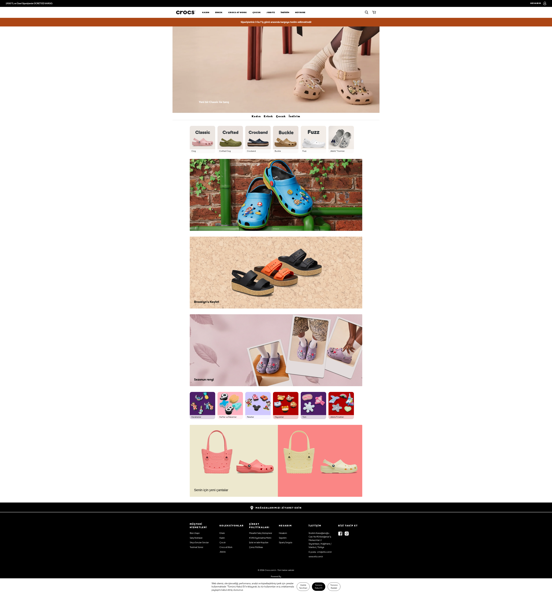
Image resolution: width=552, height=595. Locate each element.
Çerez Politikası (256, 547)
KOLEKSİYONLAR (232, 525)
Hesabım (283, 533)
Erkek (219, 12)
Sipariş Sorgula (285, 542)
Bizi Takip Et (348, 525)
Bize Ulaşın (195, 533)
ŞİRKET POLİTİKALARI (259, 526)
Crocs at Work (237, 12)
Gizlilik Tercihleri (303, 586)
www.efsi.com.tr (316, 556)
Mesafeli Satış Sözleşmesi (260, 533)
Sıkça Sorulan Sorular (199, 542)
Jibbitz (223, 552)
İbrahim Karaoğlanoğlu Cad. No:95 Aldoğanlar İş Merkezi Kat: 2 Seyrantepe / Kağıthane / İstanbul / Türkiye (320, 540)
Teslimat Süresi (196, 547)
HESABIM (285, 525)
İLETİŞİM (315, 525)
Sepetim (282, 538)
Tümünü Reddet (334, 586)
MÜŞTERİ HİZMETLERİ (198, 526)
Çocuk (257, 12)
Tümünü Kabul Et (318, 586)
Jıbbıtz (271, 12)
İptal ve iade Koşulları (258, 542)
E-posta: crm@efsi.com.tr (320, 552)
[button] (202, 526)
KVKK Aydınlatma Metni (260, 538)
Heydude (300, 12)
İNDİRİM (285, 12)
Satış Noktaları (196, 538)
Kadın (205, 12)
